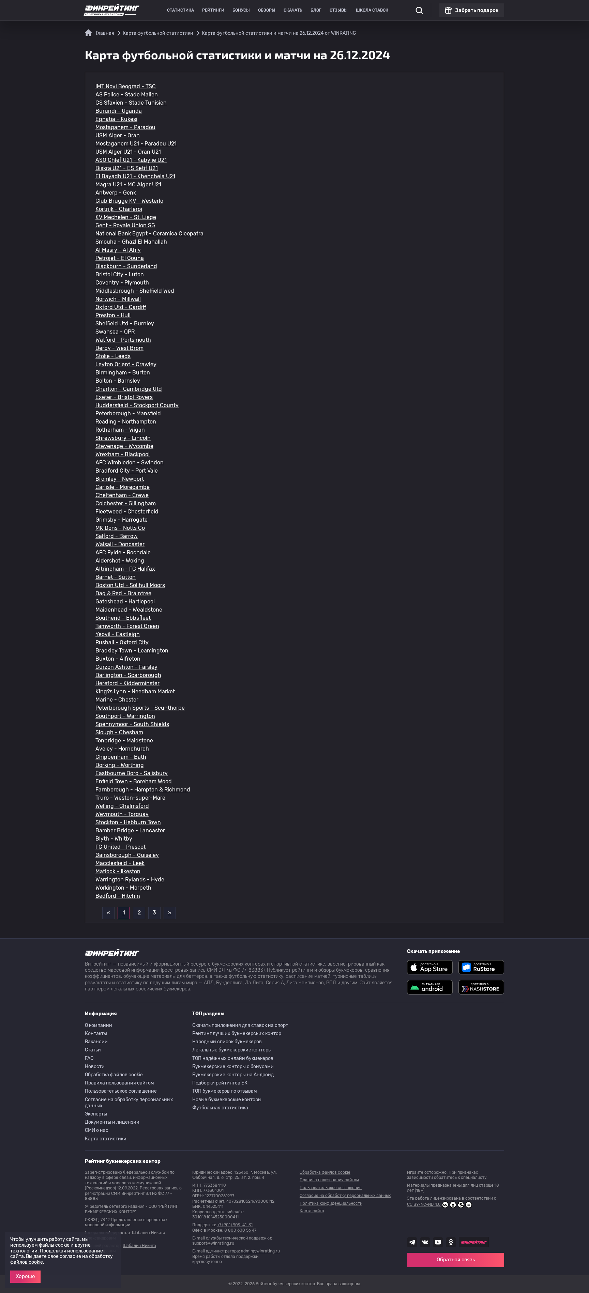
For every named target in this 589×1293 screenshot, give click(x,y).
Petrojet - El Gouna (119, 258)
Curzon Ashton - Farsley (126, 667)
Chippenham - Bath (120, 757)
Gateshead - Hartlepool (125, 601)
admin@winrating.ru (260, 1251)
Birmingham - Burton (122, 372)
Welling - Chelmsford (122, 806)
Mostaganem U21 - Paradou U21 (136, 143)
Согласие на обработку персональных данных (129, 1103)
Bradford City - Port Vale (126, 470)
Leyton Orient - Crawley (125, 364)
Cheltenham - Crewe (122, 495)
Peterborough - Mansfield (128, 413)
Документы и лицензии (112, 1122)
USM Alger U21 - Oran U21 (128, 152)
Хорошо (25, 1276)
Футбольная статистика (220, 1108)
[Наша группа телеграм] (412, 1242)
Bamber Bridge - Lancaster (130, 830)
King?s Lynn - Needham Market (135, 691)
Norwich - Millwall (118, 299)
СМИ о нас (96, 1130)
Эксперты (96, 1114)
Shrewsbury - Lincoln (123, 438)
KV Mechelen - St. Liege (125, 217)
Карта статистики (105, 1139)
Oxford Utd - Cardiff (120, 307)
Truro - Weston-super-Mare (130, 798)
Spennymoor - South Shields (132, 724)
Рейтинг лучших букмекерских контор (236, 1033)
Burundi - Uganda (118, 111)
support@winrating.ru (213, 1243)
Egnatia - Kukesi (116, 119)
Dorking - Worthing (119, 765)
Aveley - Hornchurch (122, 748)
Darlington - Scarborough (128, 675)
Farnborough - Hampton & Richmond (142, 789)
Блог (316, 10)
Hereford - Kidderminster (127, 683)
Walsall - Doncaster (120, 544)
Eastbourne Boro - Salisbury (131, 773)
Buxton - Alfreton (117, 659)
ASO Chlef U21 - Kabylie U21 (131, 160)
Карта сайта (312, 1211)
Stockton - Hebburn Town (128, 822)
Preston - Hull (113, 315)
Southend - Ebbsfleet (123, 618)
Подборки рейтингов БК (219, 1083)
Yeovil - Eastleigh (117, 634)
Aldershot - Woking (119, 560)
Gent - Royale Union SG (125, 225)
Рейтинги (213, 10)
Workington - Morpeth (123, 887)
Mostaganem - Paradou (125, 127)
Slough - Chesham (119, 732)
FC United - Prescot (120, 847)
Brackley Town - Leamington (131, 650)
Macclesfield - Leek (120, 863)
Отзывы (339, 10)
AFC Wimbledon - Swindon (129, 462)
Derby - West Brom (119, 348)
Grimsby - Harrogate (121, 520)
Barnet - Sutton (115, 577)
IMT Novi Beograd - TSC (125, 86)
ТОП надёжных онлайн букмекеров (232, 1058)
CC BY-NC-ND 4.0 (424, 1204)
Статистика (180, 10)
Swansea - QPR (115, 331)
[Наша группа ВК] (425, 1242)
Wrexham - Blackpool (122, 454)
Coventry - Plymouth (122, 282)
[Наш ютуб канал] (438, 1242)
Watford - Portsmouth (123, 340)
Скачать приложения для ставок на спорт (240, 1025)
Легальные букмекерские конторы (232, 1050)
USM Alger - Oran (117, 135)
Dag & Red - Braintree (123, 593)
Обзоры (266, 10)
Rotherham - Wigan (120, 430)
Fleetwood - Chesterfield (126, 511)
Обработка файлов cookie (114, 1075)
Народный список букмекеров (227, 1042)
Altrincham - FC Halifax (125, 569)
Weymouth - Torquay (122, 814)
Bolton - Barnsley (117, 381)
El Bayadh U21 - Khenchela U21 (135, 176)
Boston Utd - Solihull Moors (130, 585)
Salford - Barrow (116, 536)
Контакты (96, 1033)
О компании (98, 1025)
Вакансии (96, 1042)
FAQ (89, 1058)
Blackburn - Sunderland (126, 266)
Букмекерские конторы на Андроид (233, 1075)
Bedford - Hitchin (117, 896)
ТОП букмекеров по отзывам (224, 1091)
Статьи (93, 1050)
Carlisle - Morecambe (122, 487)
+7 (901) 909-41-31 (235, 1224)
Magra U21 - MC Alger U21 (128, 184)
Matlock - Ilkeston (117, 871)
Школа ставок (372, 10)
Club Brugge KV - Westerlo (129, 201)
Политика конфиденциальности (331, 1203)
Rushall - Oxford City (122, 642)
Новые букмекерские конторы (226, 1100)
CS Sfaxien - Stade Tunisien (131, 102)
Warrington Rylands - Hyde (129, 879)
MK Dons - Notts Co (120, 528)
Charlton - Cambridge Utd (128, 389)
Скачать (293, 10)
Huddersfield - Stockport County (137, 405)
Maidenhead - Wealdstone (128, 609)
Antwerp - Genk (115, 192)
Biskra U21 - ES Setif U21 (126, 168)
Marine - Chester (116, 699)
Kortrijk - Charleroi (118, 209)
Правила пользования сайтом (119, 1083)
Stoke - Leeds (113, 356)
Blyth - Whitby (113, 838)
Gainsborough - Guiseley (127, 855)
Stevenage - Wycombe (124, 446)
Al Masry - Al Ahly (118, 250)
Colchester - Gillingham (125, 503)
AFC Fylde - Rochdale (123, 552)
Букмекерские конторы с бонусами (233, 1066)
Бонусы (241, 10)
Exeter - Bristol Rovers (124, 397)
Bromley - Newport (119, 479)
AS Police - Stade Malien (126, 94)
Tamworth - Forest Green (127, 626)
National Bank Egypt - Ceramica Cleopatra (149, 233)
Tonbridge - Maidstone (124, 740)
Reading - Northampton (125, 421)
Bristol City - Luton (119, 274)
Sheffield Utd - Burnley (124, 323)
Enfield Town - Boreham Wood (133, 781)
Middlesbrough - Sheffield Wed (134, 291)
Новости (95, 1066)
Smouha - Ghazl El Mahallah (131, 241)
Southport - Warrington (125, 716)
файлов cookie (26, 1262)
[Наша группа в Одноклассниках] (451, 1242)
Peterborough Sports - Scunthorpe (140, 708)
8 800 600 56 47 (240, 1230)
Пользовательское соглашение (121, 1091)
